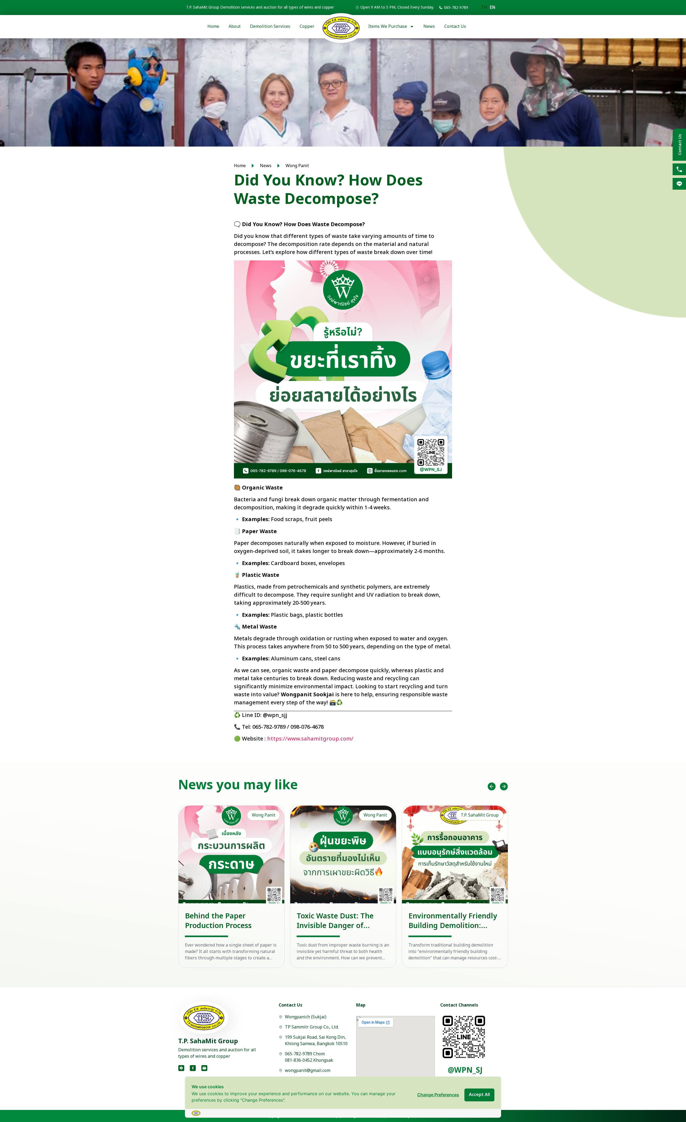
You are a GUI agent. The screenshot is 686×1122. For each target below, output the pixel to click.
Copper (307, 26)
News (429, 26)
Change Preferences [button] (438, 1094)
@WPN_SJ (465, 1070)
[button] (492, 787)
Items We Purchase (387, 26)
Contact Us (455, 26)
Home (213, 26)
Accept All (479, 1094)
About (235, 26)
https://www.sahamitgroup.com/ (310, 739)
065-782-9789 (456, 7)
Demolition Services (270, 26)
